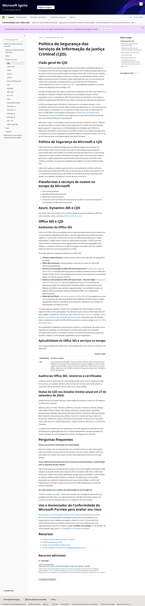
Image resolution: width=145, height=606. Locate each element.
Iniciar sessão (138, 17)
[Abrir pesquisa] (131, 17)
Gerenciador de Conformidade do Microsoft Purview (60, 515)
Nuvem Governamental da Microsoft (56, 545)
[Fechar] (24, 35)
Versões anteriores (34, 604)
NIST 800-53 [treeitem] (11, 114)
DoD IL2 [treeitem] (9, 74)
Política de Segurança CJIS (64, 84)
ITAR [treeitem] (8, 99)
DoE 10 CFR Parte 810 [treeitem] (14, 81)
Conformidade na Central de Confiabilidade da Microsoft (63, 548)
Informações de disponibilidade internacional (73, 314)
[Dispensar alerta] (141, 4)
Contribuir (54, 604)
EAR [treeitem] (8, 85)
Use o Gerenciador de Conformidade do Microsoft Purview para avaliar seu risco (131, 62)
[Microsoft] (3, 17)
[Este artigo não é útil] (138, 73)
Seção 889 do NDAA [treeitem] (13, 103)
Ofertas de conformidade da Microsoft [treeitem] (15, 51)
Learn (41, 37)
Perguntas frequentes (128, 58)
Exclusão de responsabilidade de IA (14, 604)
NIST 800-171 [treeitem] (11, 110)
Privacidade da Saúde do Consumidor (84, 604)
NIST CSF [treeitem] (10, 121)
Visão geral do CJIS (127, 41)
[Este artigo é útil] (135, 73)
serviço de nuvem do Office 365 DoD (74, 296)
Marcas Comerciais (123, 604)
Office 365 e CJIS (126, 55)
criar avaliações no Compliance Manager (74, 528)
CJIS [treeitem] (8, 63)
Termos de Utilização (108, 604)
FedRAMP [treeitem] (10, 88)
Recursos (124, 66)
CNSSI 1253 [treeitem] (11, 67)
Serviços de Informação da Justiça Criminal (58, 539)
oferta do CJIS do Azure (72, 216)
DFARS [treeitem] (9, 70)
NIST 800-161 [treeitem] (11, 106)
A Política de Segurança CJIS (49, 494)
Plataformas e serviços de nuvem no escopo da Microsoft (131, 49)
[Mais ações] (104, 37)
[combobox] (13, 39)
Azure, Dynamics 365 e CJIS (130, 52)
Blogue (45, 604)
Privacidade (64, 604)
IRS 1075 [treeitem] (10, 96)
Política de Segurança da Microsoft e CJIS (129, 44)
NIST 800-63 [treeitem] (11, 117)
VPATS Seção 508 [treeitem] (12, 124)
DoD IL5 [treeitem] (9, 78)
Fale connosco (107, 29)
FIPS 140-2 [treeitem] (10, 92)
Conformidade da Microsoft (54, 37)
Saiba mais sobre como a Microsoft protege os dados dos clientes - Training (64, 566)
